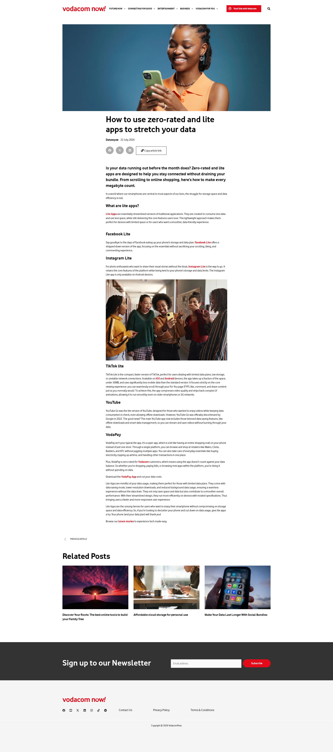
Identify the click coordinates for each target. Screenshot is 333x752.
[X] (77, 710)
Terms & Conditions (202, 710)
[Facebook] (63, 710)
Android (169, 378)
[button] (244, 8)
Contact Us (125, 710)
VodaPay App (128, 476)
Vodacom (143, 461)
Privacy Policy (161, 710)
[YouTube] (70, 710)
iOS (158, 378)
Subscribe (256, 663)
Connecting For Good (140, 8)
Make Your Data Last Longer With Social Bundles (236, 614)
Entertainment (166, 8)
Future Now (115, 8)
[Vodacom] (105, 710)
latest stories (126, 521)
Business (185, 8)
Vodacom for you (205, 8)
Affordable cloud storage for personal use (161, 614)
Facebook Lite (203, 242)
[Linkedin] (84, 710)
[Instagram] (91, 710)
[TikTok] (98, 710)
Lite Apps (111, 214)
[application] (123, 8)
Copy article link (152, 150)
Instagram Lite (197, 266)
